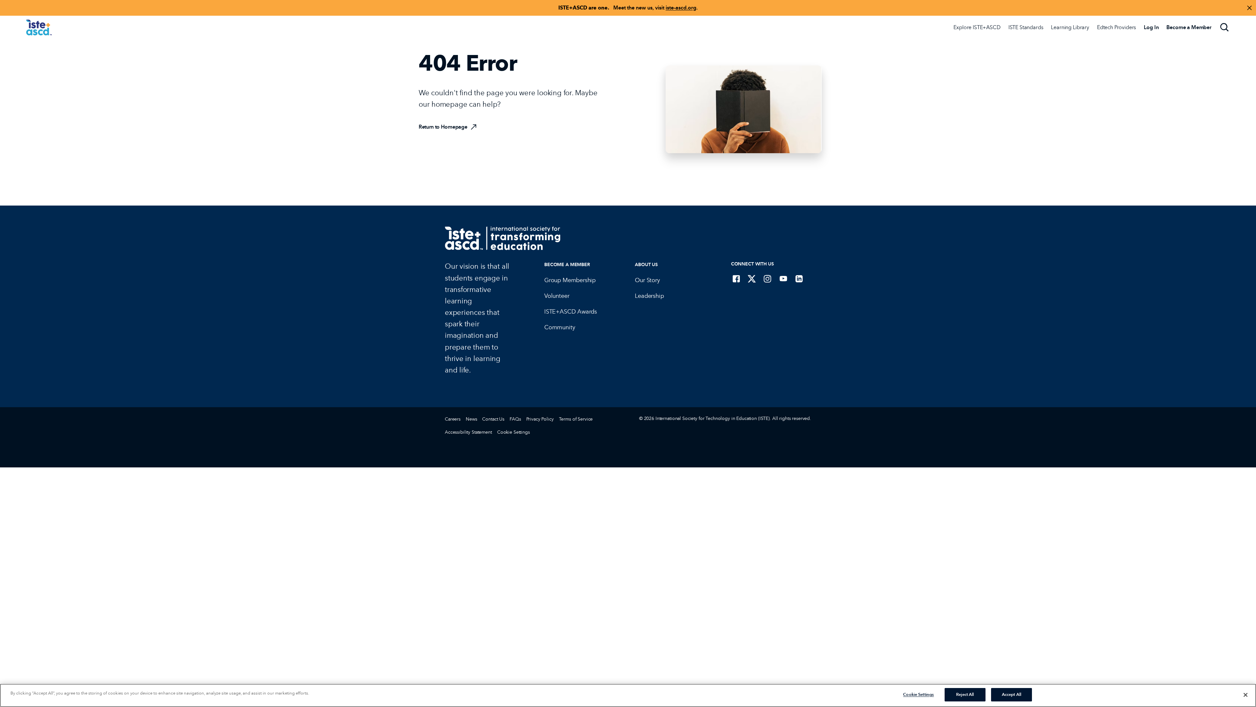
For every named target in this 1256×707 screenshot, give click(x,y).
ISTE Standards (1025, 27)
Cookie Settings (513, 432)
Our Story (647, 280)
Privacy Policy (540, 419)
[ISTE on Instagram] (767, 278)
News (471, 419)
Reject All (965, 694)
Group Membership (570, 280)
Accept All (1011, 694)
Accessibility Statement (468, 432)
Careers (453, 419)
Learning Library (1070, 27)
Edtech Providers (1116, 27)
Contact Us (493, 419)
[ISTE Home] (39, 27)
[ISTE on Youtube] (783, 278)
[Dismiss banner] (1249, 7)
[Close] (1245, 695)
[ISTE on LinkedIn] (799, 278)
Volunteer (556, 295)
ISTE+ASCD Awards (570, 311)
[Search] (1224, 27)
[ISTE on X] (752, 278)
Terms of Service (576, 419)
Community (559, 327)
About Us (646, 264)
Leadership (649, 295)
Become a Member (567, 264)
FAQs (515, 419)
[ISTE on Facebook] (736, 278)
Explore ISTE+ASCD (976, 27)
